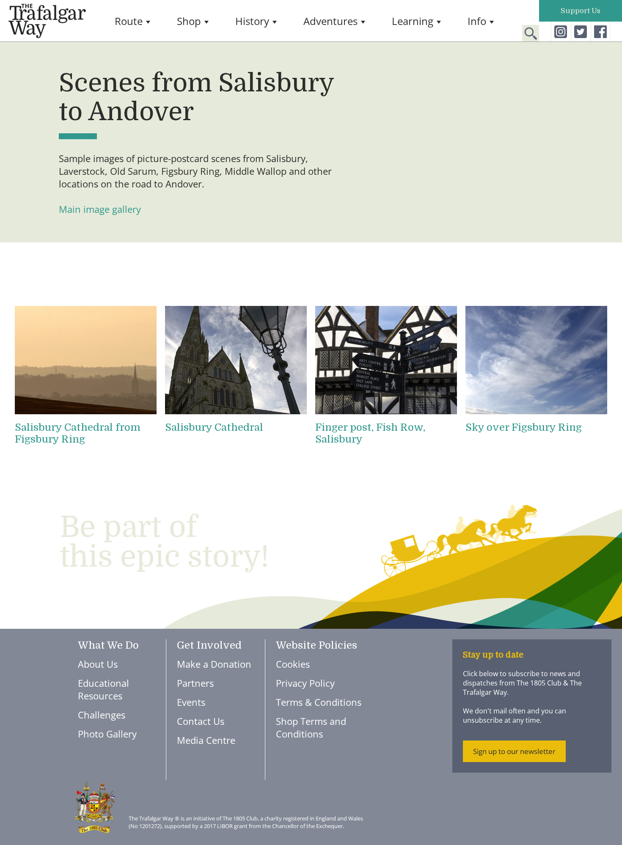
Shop (189, 21)
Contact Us (200, 721)
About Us (98, 664)
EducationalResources (103, 689)
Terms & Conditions (318, 702)
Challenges (101, 714)
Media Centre (206, 740)
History (252, 21)
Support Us (580, 11)
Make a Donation (214, 664)
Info (477, 21)
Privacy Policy (305, 683)
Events (191, 702)
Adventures (330, 21)
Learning (412, 21)
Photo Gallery (107, 733)
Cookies (293, 664)
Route (129, 21)
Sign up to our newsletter (514, 751)
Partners (195, 683)
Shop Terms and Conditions (311, 727)
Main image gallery (100, 209)
